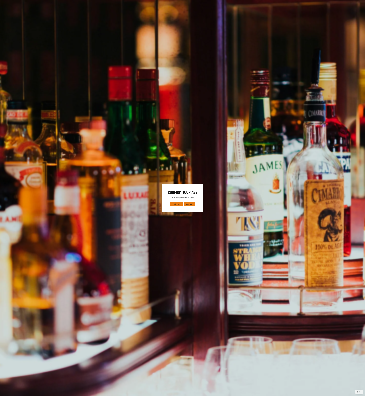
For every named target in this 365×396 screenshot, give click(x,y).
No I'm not (176, 204)
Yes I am (189, 204)
